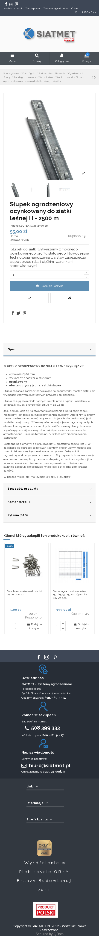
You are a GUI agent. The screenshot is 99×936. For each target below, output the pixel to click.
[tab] (49, 350)
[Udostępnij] (12, 313)
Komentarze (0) (19, 502)
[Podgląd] (44, 565)
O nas (74, 8)
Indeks (14, 225)
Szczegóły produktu (23, 488)
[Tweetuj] (18, 313)
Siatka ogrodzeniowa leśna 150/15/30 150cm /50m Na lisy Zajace (70, 595)
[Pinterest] (24, 313)
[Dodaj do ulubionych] (29, 298)
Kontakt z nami (13, 8)
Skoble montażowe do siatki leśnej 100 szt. (24, 593)
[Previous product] (92, 77)
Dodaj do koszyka (52, 286)
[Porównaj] (44, 557)
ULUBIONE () (87, 12)
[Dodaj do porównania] (69, 298)
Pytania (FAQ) (18, 515)
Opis (11, 349)
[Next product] (95, 77)
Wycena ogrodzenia (56, 8)
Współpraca (33, 8)
